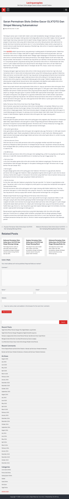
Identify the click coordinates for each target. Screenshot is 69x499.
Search (63, 322)
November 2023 (6, 457)
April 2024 (4, 442)
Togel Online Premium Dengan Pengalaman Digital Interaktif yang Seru (19, 333)
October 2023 (5, 460)
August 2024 (5, 430)
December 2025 (6, 382)
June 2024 (4, 436)
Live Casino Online (6, 470)
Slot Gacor (6, 18)
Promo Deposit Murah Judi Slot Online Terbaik (13, 348)
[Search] (66, 10)
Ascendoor (42, 497)
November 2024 (6, 421)
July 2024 (4, 433)
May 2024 (4, 439)
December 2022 (6, 463)
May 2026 (4, 368)
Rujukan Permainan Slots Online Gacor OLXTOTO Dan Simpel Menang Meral (34, 242)
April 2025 (4, 406)
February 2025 (5, 412)
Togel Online (5, 487)
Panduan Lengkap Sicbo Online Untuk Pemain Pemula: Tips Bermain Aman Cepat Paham (23, 336)
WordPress (56, 497)
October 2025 (5, 388)
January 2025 (5, 415)
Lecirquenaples (35, 3)
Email (38, 290)
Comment (5, 267)
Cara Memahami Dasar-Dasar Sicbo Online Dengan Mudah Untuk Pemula (20, 342)
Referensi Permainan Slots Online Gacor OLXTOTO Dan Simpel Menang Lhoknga (11, 242)
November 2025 (6, 385)
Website (4, 298)
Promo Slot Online (6, 472)
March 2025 (5, 409)
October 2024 (5, 424)
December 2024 (6, 418)
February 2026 (5, 376)
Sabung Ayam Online (7, 475)
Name (4, 290)
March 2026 (5, 374)
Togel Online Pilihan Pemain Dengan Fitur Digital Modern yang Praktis (19, 330)
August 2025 (5, 394)
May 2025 (4, 403)
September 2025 (6, 391)
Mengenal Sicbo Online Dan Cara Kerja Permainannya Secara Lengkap (19, 339)
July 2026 (4, 362)
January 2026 (5, 379)
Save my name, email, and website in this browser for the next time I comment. (27, 306)
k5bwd (6, 28)
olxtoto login (5, 491)
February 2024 (5, 448)
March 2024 (5, 445)
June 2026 (4, 365)
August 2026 (5, 359)
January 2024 (5, 451)
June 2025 (4, 400)
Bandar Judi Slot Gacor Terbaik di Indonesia (36, 348)
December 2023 (6, 454)
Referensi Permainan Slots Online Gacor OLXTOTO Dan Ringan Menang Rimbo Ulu (57, 242)
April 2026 (4, 371)
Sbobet (3, 478)
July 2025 (4, 397)
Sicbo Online (5, 481)
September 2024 (6, 427)
